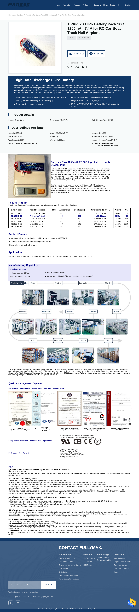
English (128, 5)
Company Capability (104, 560)
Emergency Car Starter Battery (70, 565)
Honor (116, 572)
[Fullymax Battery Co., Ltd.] (18, 603)
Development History (121, 568)
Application (67, 5)
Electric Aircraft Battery (67, 558)
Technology (87, 5)
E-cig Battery (63, 572)
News (105, 5)
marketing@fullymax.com (44, 597)
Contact (113, 5)
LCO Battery (87, 562)
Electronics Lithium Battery (68, 575)
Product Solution (103, 558)
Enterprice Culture (120, 565)
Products (76, 5)
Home (58, 5)
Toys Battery (63, 568)
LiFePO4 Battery (89, 558)
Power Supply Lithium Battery (69, 579)
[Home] (19, 5)
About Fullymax (119, 558)
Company (97, 5)
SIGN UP (48, 585)
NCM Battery (87, 565)
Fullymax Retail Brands (122, 562)
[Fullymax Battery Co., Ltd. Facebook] (10, 603)
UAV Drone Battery (66, 562)
